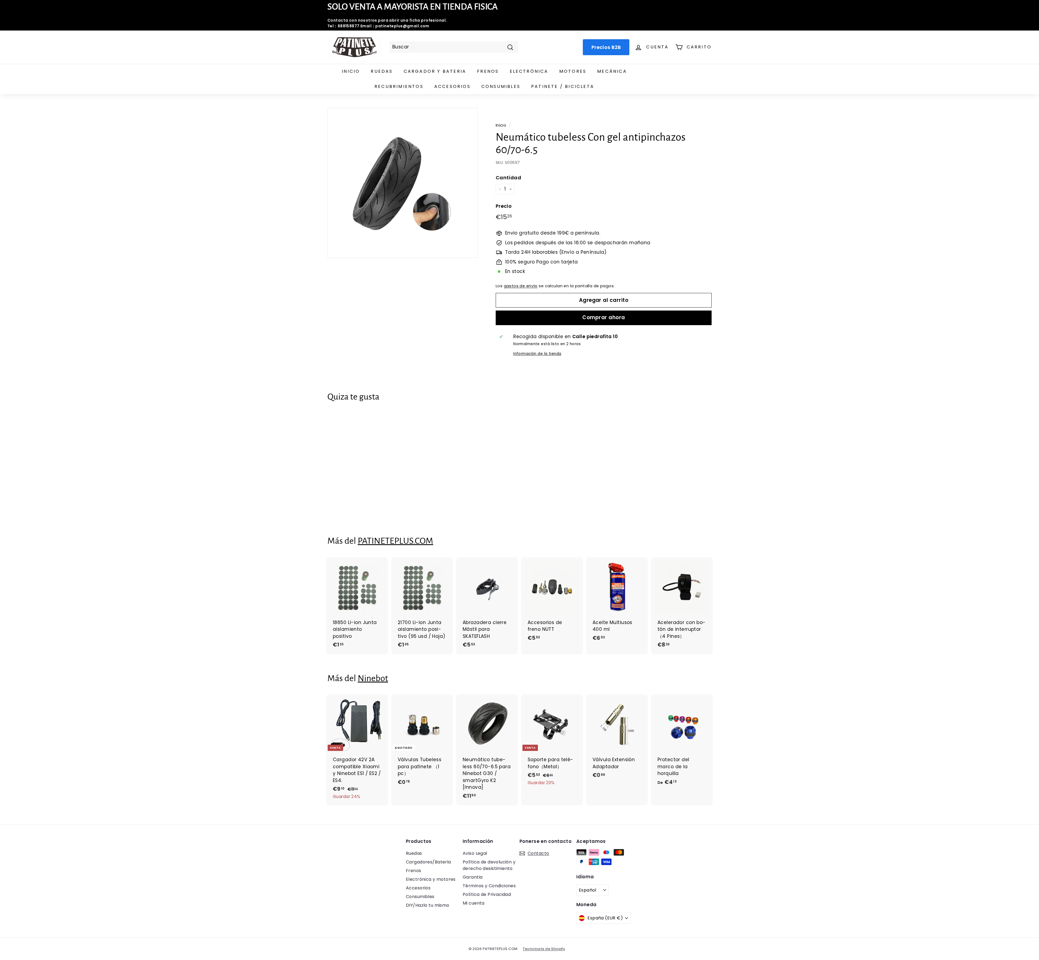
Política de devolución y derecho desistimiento (489, 865)
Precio (504, 206)
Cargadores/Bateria (428, 862)
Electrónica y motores (431, 879)
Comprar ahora (603, 317)
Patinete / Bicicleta (562, 86)
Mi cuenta (474, 903)
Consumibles (500, 86)
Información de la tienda (537, 353)
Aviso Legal (475, 853)
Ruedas (382, 71)
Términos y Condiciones (489, 886)
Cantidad (508, 177)
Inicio (351, 71)
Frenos (488, 71)
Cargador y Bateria (435, 71)
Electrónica (529, 71)
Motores (572, 71)
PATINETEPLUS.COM (395, 541)
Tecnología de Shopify (544, 948)
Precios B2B (606, 47)
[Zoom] (402, 183)
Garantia (472, 877)
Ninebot (373, 678)
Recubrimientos (398, 86)
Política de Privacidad (487, 894)
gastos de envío (521, 286)
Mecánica (612, 71)
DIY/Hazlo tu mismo (427, 905)
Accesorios (452, 86)
